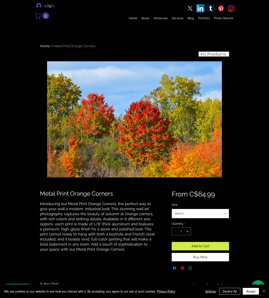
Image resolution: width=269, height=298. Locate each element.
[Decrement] (175, 231)
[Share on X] (198, 268)
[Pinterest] (221, 8)
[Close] (263, 291)
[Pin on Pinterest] (182, 268)
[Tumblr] (211, 8)
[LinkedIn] (200, 8)
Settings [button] (210, 291)
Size (175, 204)
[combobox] (200, 213)
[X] (190, 8)
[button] (42, 15)
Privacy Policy (166, 291)
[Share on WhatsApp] (190, 268)
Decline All (230, 291)
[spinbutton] (181, 231)
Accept (250, 291)
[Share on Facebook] (174, 268)
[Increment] (187, 231)
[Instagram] (231, 8)
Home (45, 46)
